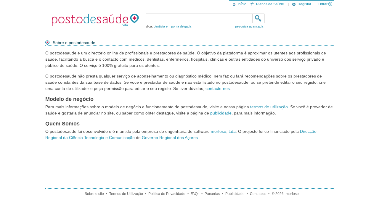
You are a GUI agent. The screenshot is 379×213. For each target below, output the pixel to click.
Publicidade (235, 194)
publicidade (221, 113)
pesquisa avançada (249, 26)
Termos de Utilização (126, 194)
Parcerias (212, 194)
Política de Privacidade (166, 194)
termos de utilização (269, 106)
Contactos (258, 194)
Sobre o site (94, 194)
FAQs (195, 194)
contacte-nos (217, 88)
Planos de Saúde (270, 4)
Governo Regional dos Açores (170, 137)
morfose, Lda (223, 131)
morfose (292, 194)
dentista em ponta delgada (172, 26)
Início (242, 4)
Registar (304, 4)
